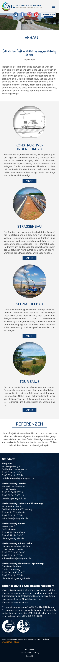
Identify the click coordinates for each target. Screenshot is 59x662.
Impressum (29, 649)
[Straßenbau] (29, 203)
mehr (29, 180)
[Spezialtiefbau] (29, 281)
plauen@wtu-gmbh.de (13, 538)
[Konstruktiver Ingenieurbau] (29, 122)
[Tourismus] (29, 358)
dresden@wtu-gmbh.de (14, 498)
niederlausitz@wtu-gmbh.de (16, 578)
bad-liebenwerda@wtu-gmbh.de (18, 478)
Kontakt (29, 656)
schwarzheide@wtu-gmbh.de (16, 558)
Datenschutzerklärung (29, 652)
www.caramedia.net (10, 642)
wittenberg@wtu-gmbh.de (15, 518)
